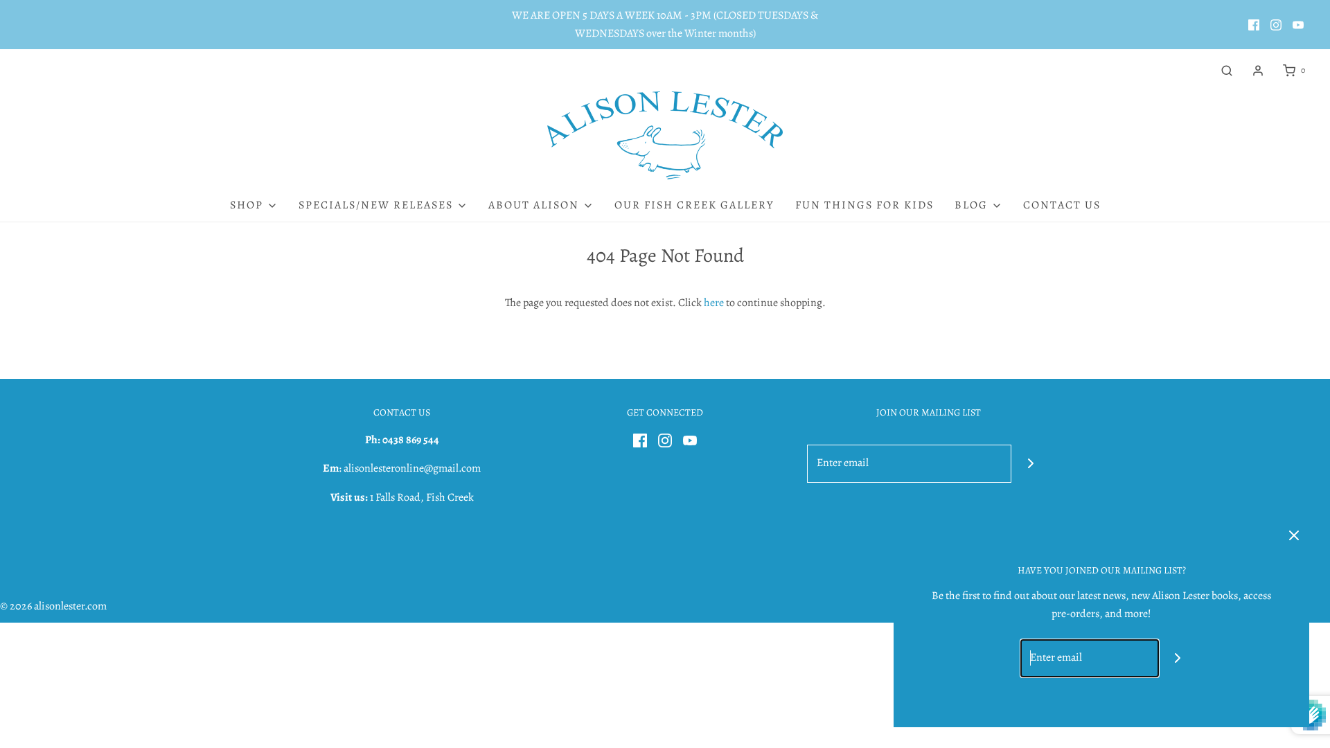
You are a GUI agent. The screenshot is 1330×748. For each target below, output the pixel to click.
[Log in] (1258, 70)
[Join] (1030, 464)
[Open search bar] (1226, 70)
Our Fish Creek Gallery (694, 205)
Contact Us (1062, 205)
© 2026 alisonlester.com (53, 606)
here (714, 302)
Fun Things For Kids (864, 205)
